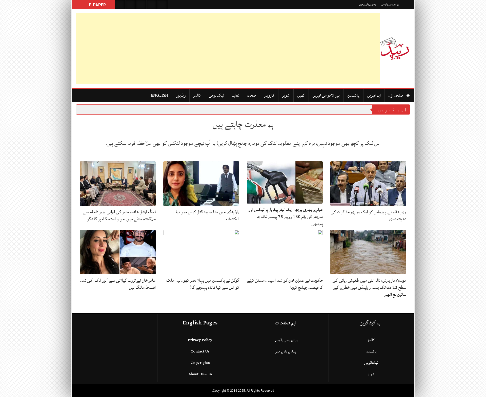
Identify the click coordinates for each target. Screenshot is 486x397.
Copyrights (200, 362)
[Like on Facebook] (131, 4)
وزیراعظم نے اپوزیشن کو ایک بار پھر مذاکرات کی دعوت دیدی (368, 215)
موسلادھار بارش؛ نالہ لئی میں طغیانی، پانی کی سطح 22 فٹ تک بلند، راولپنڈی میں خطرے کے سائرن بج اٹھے (369, 287)
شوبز (286, 95)
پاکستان (353, 95)
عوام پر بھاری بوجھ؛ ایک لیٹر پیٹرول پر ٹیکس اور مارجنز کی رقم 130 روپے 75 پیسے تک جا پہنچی (286, 216)
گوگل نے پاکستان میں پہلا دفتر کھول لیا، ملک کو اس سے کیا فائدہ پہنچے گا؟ (202, 284)
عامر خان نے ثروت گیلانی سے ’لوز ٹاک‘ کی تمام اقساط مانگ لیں (118, 284)
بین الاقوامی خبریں (326, 95)
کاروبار (269, 95)
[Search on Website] (120, 4)
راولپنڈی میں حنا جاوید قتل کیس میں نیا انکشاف (207, 215)
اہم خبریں (374, 95)
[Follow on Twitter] (141, 4)
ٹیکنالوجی (216, 95)
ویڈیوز (181, 95)
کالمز (197, 95)
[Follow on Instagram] (162, 4)
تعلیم (235, 95)
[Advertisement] (228, 48)
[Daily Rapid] (395, 48)
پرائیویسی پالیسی (390, 4)
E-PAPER (97, 5)
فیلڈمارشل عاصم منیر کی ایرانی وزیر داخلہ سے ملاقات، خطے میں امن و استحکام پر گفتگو (119, 215)
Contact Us (200, 351)
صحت (251, 95)
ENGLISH (159, 95)
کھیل (301, 95)
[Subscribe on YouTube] (152, 4)
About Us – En (200, 374)
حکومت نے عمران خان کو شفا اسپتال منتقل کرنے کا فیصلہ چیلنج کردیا (285, 284)
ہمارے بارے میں (367, 4)
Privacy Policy (200, 340)
